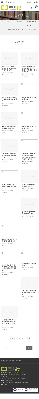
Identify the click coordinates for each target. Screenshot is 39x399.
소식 (8, 21)
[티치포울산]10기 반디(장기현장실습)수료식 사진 (9, 186)
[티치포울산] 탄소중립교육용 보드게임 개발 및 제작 (9, 98)
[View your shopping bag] (36, 8)
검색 (29, 348)
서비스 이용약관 (16, 360)
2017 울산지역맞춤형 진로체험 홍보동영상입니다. (29, 292)
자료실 (29, 25)
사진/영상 (19, 21)
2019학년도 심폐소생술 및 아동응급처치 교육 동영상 (9, 155)
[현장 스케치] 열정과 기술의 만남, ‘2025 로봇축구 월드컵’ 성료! (9, 68)
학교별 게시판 (31, 21)
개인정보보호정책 (6, 360)
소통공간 (17, 16)
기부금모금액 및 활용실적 (15, 29)
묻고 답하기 (32, 29)
